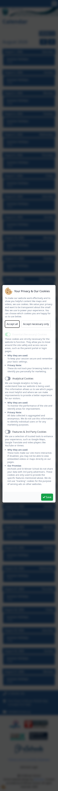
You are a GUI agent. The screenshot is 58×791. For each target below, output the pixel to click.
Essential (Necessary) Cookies (29, 334)
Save (48, 497)
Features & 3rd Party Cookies (29, 431)
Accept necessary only (36, 324)
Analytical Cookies (22, 378)
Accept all (12, 324)
